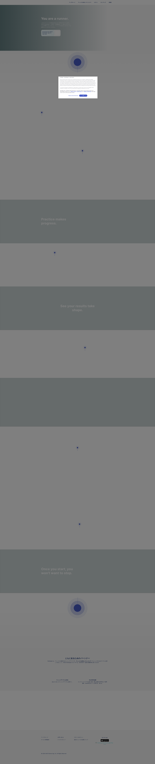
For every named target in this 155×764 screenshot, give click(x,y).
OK (83, 95)
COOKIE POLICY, (79, 91)
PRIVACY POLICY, (73, 91)
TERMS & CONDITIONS (87, 91)
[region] (78, 87)
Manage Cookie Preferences (73, 95)
